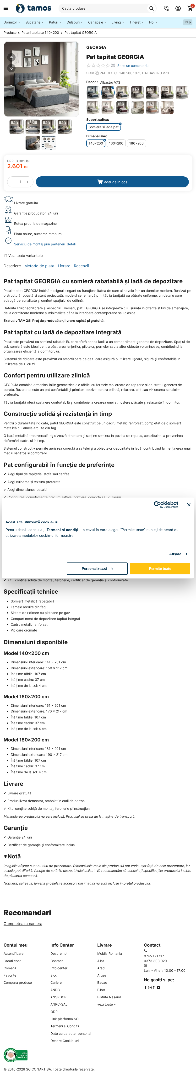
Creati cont (12, 961)
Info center (58, 968)
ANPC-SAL (58, 1004)
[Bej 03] (167, 107)
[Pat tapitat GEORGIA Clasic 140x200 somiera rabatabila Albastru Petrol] (41, 79)
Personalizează (94, 569)
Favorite (10, 975)
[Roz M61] (152, 107)
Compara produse (18, 982)
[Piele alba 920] (137, 107)
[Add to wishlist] (11, 68)
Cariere (56, 982)
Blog (53, 975)
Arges (101, 975)
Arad (101, 968)
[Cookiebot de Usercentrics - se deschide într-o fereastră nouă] (157, 504)
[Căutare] (151, 8)
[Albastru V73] (108, 92)
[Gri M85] (182, 92)
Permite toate (160, 569)
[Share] (11, 57)
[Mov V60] (108, 107)
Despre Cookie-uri (64, 1041)
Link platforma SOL (65, 1019)
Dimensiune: (96, 136)
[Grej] (152, 92)
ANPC (55, 990)
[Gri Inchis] (167, 92)
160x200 (116, 143)
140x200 (96, 143)
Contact (56, 961)
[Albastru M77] (93, 92)
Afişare (175, 554)
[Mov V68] (123, 107)
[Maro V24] (93, 107)
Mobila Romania (109, 953)
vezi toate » (106, 1004)
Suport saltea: (97, 119)
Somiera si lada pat (104, 127)
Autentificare (13, 953)
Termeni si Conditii (64, 1026)
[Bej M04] (137, 92)
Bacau (102, 982)
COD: (90, 73)
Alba (100, 961)
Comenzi (10, 968)
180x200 (136, 143)
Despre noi (58, 953)
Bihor (101, 990)
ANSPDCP (58, 997)
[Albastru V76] (123, 92)
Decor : (92, 82)
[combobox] (108, 8)
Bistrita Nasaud (109, 997)
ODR (54, 1012)
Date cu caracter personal (70, 1033)
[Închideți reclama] (189, 504)
